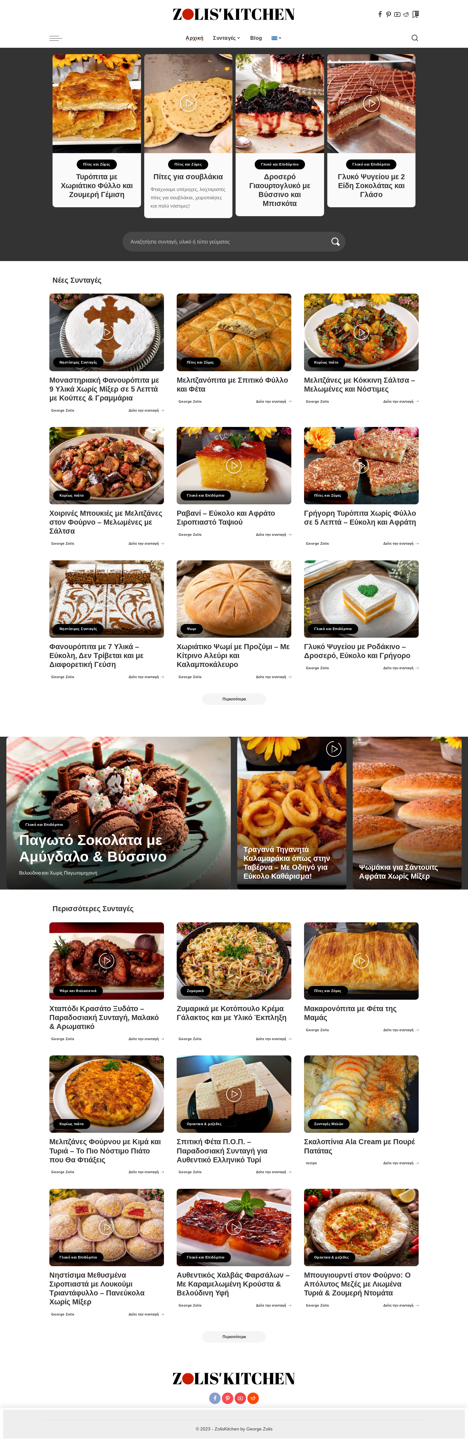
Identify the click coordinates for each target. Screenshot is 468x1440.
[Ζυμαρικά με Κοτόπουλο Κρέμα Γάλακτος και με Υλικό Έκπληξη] (234, 961)
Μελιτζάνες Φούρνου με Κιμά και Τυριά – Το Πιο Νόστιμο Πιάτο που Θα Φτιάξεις (105, 1151)
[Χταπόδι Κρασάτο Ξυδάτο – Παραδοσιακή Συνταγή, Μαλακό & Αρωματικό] (106, 961)
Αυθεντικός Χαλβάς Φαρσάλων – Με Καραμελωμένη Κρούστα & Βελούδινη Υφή (233, 1284)
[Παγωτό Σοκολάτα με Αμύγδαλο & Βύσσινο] (118, 813)
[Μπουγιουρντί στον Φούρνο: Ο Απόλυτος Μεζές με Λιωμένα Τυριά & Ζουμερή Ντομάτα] (361, 1227)
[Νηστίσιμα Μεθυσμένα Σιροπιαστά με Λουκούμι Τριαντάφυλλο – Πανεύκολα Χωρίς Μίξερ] (106, 1227)
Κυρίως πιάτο (326, 362)
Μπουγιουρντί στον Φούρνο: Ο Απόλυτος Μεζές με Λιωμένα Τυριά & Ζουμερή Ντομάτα (357, 1284)
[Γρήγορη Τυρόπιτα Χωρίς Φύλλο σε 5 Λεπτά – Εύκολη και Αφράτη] (361, 465)
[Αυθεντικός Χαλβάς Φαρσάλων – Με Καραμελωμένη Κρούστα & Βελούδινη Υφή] (234, 1227)
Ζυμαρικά (195, 991)
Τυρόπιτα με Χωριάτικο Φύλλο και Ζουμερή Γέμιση (97, 186)
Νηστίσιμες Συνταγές (78, 362)
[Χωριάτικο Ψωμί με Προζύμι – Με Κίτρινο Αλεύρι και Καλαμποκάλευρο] (234, 599)
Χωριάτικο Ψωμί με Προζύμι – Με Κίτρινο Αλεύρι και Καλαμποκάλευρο (233, 656)
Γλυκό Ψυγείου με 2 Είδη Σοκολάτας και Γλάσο (371, 186)
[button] (230, 228)
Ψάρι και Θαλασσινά (78, 991)
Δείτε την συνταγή (144, 410)
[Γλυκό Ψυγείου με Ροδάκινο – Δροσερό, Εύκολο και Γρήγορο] (361, 599)
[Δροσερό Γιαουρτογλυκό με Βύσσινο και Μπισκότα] (280, 103)
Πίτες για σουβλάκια (188, 177)
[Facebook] (380, 14)
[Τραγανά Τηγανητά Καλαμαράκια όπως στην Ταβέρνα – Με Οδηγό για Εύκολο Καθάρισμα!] (291, 813)
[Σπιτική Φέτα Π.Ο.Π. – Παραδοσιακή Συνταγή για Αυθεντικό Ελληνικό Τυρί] (234, 1094)
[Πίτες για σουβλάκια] (188, 103)
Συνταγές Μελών (328, 1124)
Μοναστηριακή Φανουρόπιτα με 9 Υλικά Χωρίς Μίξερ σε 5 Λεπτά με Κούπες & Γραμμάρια (104, 389)
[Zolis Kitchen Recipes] (234, 14)
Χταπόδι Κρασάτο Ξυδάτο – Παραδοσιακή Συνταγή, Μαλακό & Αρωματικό (104, 1018)
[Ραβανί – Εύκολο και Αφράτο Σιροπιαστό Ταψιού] (234, 465)
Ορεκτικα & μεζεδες (204, 1124)
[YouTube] (397, 14)
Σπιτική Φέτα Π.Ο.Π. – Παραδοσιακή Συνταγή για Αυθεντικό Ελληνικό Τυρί (222, 1151)
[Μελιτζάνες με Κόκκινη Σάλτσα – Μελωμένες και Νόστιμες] (361, 332)
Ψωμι (191, 629)
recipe (311, 1163)
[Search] (415, 38)
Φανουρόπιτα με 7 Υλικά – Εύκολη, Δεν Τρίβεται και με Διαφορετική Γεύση (96, 656)
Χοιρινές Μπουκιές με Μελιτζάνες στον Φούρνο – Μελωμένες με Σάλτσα (105, 522)
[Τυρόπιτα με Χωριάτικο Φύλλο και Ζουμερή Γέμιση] (97, 103)
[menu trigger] (58, 38)
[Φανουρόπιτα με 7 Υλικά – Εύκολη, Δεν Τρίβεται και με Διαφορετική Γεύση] (106, 599)
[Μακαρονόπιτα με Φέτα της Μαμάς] (361, 961)
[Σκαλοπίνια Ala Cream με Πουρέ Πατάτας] (361, 1094)
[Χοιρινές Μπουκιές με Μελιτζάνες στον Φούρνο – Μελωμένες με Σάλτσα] (106, 465)
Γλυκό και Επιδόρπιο (280, 164)
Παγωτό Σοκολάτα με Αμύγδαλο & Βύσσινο (93, 848)
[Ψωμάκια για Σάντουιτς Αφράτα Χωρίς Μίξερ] (407, 813)
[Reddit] (406, 14)
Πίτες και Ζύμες (96, 164)
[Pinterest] (389, 14)
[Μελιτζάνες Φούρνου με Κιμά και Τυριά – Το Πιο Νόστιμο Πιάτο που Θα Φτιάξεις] (106, 1094)
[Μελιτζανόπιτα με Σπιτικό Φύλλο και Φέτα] (234, 332)
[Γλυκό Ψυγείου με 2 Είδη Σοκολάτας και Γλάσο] (371, 103)
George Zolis (62, 410)
